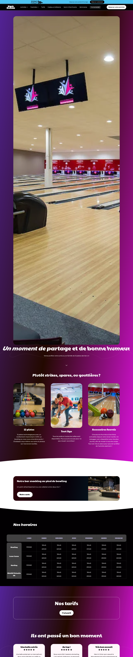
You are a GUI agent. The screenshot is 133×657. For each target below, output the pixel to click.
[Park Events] (11, 7)
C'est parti (66, 613)
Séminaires (83, 7)
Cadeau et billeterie (54, 7)
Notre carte (25, 494)
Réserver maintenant (97, 2)
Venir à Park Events (70, 7)
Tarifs (43, 7)
